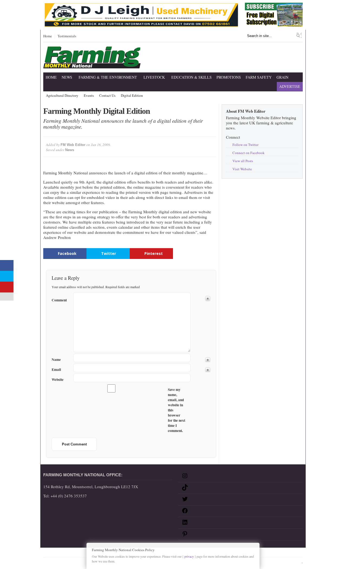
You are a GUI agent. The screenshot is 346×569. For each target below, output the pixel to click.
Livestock (154, 77)
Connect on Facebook (248, 152)
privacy (189, 556)
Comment (59, 299)
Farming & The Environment (108, 77)
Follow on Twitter (245, 144)
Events (89, 96)
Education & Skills (191, 77)
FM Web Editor (73, 145)
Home (47, 36)
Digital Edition (132, 96)
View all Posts (242, 160)
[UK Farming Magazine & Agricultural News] (92, 65)
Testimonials (67, 36)
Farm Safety (259, 77)
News (67, 77)
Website (58, 379)
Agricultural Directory (62, 96)
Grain (282, 77)
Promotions (229, 77)
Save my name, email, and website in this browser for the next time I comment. (176, 410)
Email (56, 369)
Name (56, 359)
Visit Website (242, 169)
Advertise (289, 86)
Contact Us (107, 96)
